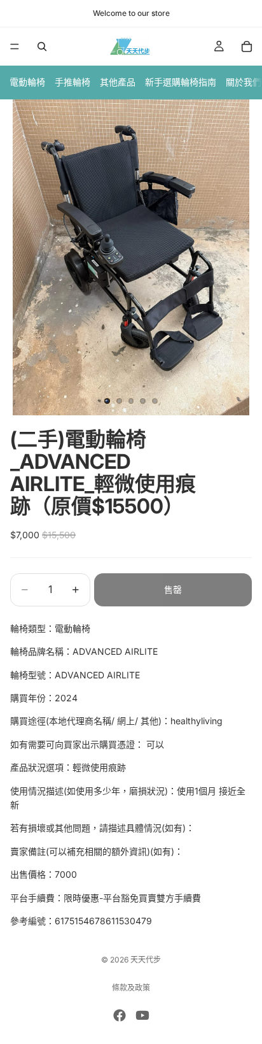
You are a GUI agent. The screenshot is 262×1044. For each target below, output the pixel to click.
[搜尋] (42, 46)
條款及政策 (131, 987)
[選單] (14, 46)
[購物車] (247, 46)
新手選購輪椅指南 (180, 81)
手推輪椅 (72, 81)
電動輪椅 (27, 81)
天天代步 (145, 959)
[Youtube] (142, 1015)
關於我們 (243, 81)
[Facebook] (119, 1015)
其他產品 (117, 81)
